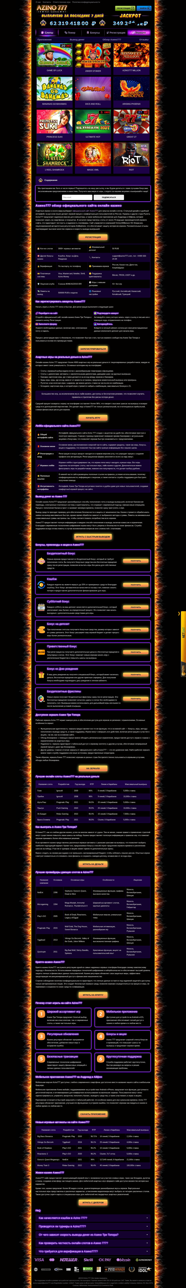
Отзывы (144, 39)
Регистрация (123, 8)
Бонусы (95, 32)
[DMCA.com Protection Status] (88, 1269)
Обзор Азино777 (112, 39)
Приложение (44, 39)
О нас (38, 2)
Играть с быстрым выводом (93, 537)
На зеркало (93, 768)
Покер (71, 32)
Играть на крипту (93, 995)
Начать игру (93, 418)
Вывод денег (77, 39)
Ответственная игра (61, 2)
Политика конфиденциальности (86, 2)
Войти (143, 8)
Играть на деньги (93, 864)
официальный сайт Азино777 (85, 211)
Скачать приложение (93, 1114)
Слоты (49, 32)
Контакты (47, 2)
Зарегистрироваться (93, 349)
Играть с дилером (93, 1203)
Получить (136, 561)
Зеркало (140, 32)
